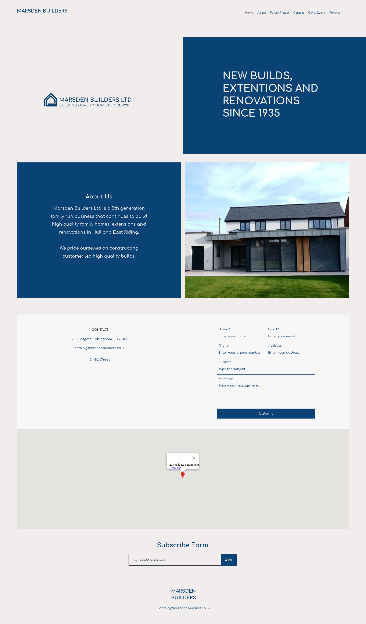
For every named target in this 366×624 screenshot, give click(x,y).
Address (275, 345)
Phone (223, 345)
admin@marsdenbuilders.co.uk (100, 348)
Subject (224, 362)
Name (223, 329)
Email (272, 329)
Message (225, 378)
